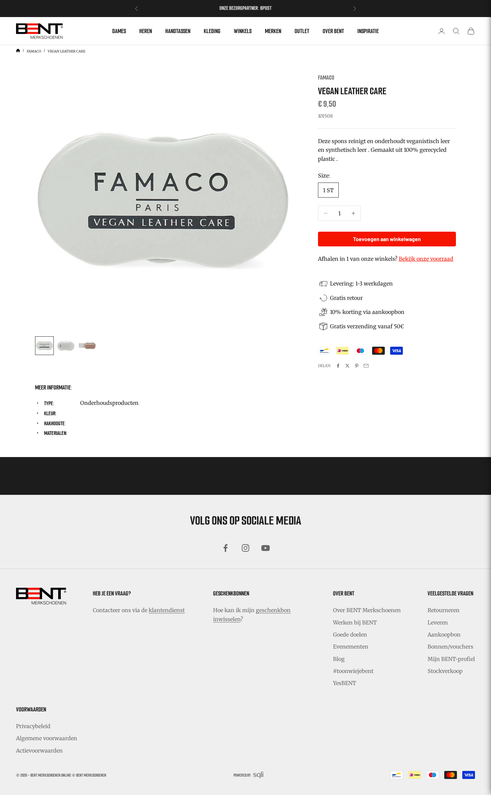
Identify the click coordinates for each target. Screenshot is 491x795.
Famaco (34, 51)
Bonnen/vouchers (450, 646)
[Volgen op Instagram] (245, 548)
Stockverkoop (445, 671)
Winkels (243, 31)
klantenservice (262, 8)
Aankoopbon (444, 634)
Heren (145, 31)
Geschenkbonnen (231, 593)
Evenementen (350, 646)
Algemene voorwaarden (46, 738)
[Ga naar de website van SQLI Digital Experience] (258, 775)
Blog (339, 659)
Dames (119, 31)
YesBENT (344, 683)
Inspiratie (368, 31)
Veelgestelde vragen (450, 593)
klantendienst (167, 610)
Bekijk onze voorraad (426, 258)
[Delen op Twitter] (347, 365)
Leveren (438, 622)
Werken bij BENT (355, 622)
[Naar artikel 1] (44, 345)
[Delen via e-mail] (366, 365)
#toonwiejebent (353, 671)
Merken (273, 31)
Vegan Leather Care (66, 51)
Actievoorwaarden (39, 750)
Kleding (212, 31)
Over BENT (333, 31)
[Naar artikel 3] (87, 345)
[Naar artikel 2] (65, 345)
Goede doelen (350, 634)
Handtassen (177, 31)
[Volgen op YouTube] (265, 548)
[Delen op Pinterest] (356, 365)
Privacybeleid (33, 726)
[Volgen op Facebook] (225, 548)
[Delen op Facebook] (338, 365)
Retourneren (444, 610)
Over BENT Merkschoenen (367, 610)
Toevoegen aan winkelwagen (387, 239)
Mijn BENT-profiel (451, 659)
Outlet (302, 31)
